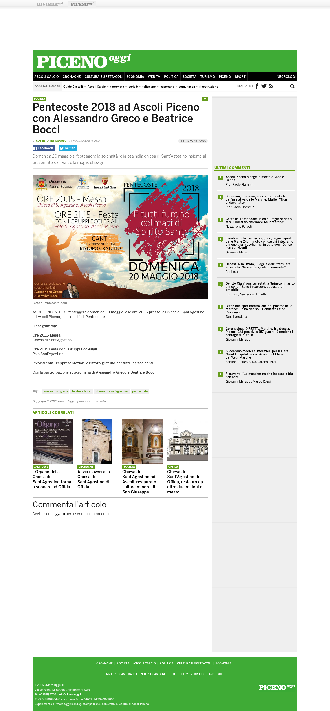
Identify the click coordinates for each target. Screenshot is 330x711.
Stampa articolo (194, 140)
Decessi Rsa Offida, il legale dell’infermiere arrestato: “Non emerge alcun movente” (258, 265)
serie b (133, 86)
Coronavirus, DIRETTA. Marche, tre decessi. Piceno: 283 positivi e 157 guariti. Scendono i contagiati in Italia (259, 332)
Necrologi (286, 77)
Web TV (154, 77)
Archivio (215, 674)
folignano (149, 86)
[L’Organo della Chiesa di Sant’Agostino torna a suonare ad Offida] (53, 463)
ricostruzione (208, 86)
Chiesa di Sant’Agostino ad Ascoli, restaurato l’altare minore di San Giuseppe (139, 482)
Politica (171, 77)
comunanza (187, 86)
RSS (271, 86)
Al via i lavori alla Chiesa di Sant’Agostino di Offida (93, 479)
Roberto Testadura (51, 140)
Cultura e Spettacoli (104, 77)
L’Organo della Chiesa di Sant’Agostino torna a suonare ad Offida (52, 479)
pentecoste (140, 391)
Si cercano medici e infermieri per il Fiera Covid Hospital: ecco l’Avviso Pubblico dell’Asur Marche (257, 354)
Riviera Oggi (50, 4)
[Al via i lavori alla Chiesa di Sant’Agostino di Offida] (97, 463)
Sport (240, 77)
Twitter (264, 86)
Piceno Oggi (82, 4)
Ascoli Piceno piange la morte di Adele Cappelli (255, 178)
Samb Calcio (128, 674)
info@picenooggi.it (70, 694)
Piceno (225, 77)
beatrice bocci (82, 391)
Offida (173, 466)
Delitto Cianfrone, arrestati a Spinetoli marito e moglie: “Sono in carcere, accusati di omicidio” (260, 287)
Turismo (207, 77)
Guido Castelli (73, 86)
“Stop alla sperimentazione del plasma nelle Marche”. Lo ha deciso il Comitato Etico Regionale (259, 309)
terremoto (117, 86)
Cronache (72, 77)
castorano (167, 86)
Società (189, 77)
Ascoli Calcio (46, 77)
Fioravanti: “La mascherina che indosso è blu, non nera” (260, 375)
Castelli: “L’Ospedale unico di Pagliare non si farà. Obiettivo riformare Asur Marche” (259, 220)
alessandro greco (56, 391)
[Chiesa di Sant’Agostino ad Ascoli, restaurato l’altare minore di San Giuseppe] (142, 463)
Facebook (257, 86)
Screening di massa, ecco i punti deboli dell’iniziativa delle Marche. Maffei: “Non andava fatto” (256, 199)
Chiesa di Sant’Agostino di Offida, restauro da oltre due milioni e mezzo (185, 482)
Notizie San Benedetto (158, 674)
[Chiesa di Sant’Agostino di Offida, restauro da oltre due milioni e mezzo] (187, 463)
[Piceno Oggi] (83, 69)
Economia (135, 77)
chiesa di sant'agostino (112, 391)
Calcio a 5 (41, 466)
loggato (59, 514)
